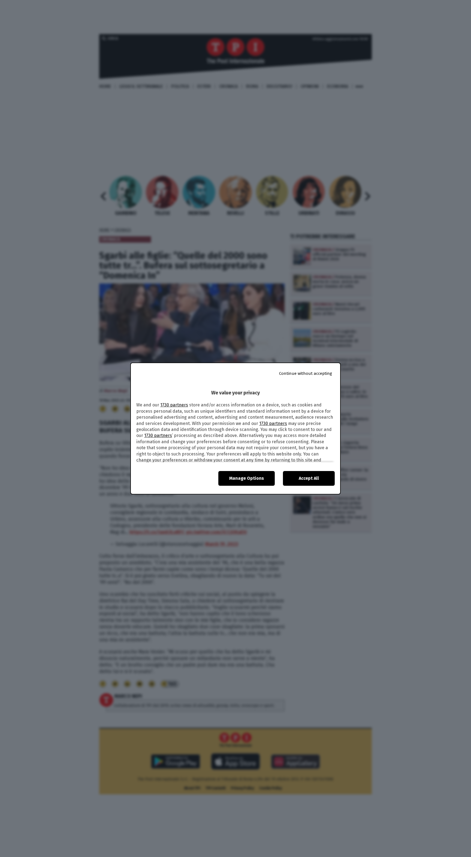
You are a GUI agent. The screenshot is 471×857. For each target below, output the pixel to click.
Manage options (246, 478)
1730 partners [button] (174, 405)
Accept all (309, 478)
